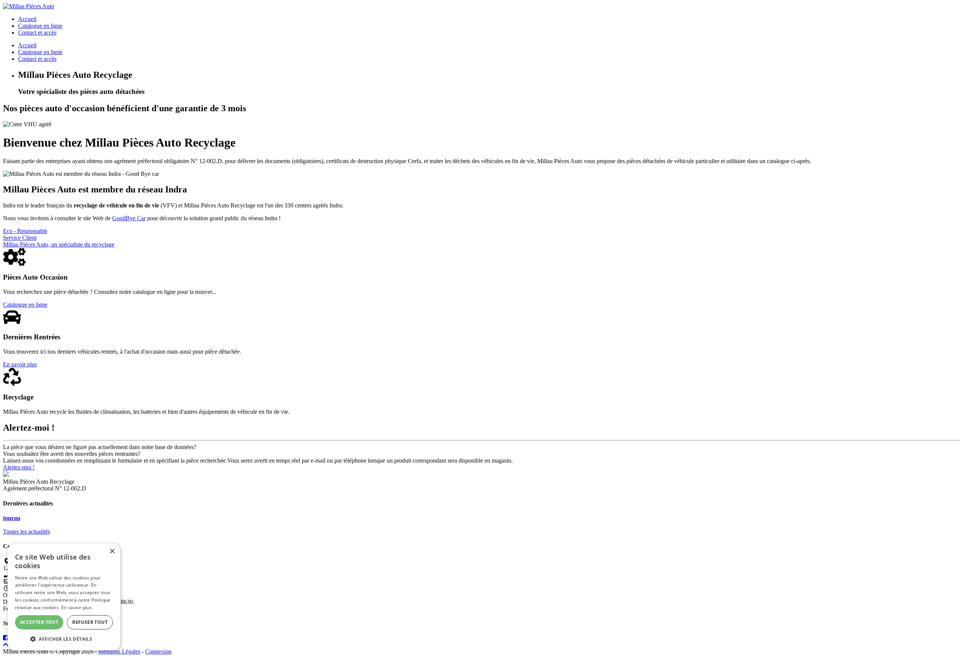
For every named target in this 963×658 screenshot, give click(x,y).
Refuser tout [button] (90, 622)
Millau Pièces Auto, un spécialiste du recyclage (58, 244)
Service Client (19, 237)
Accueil (27, 19)
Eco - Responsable (25, 231)
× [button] (112, 551)
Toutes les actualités (26, 531)
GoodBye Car (129, 218)
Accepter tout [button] (39, 622)
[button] (64, 638)
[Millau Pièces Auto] (28, 6)
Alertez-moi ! (19, 467)
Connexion (158, 651)
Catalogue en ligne (40, 26)
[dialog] (64, 596)
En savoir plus (20, 364)
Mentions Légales (119, 651)
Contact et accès (37, 32)
